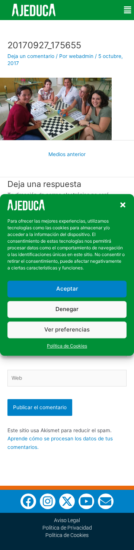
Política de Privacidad (67, 528)
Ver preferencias (67, 329)
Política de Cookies (67, 346)
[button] (123, 205)
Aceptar (67, 288)
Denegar (67, 309)
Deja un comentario (30, 56)
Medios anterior (67, 154)
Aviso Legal (67, 520)
